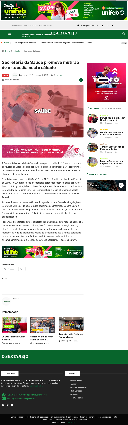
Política (37, 327)
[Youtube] (12, 405)
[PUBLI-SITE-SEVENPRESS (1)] (43, 151)
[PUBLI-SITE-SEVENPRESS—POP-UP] (106, 82)
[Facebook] (3, 405)
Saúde (17, 51)
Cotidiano (9, 330)
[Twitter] (7, 405)
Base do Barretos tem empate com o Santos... (112, 162)
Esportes (66, 326)
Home (7, 51)
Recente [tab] (94, 108)
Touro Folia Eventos (30, 26)
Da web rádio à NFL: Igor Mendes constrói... (112, 118)
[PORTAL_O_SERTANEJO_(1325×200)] (64, 10)
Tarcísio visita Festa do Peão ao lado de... (112, 147)
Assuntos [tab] (120, 108)
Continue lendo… (36, 386)
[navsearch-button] (123, 34)
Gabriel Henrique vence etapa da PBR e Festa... (112, 133)
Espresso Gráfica (45, 26)
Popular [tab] (107, 108)
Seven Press (17, 26)
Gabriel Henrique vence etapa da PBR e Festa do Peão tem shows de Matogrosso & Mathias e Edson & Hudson (42, 43)
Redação (23, 75)
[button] (10, 34)
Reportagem (67, 330)
